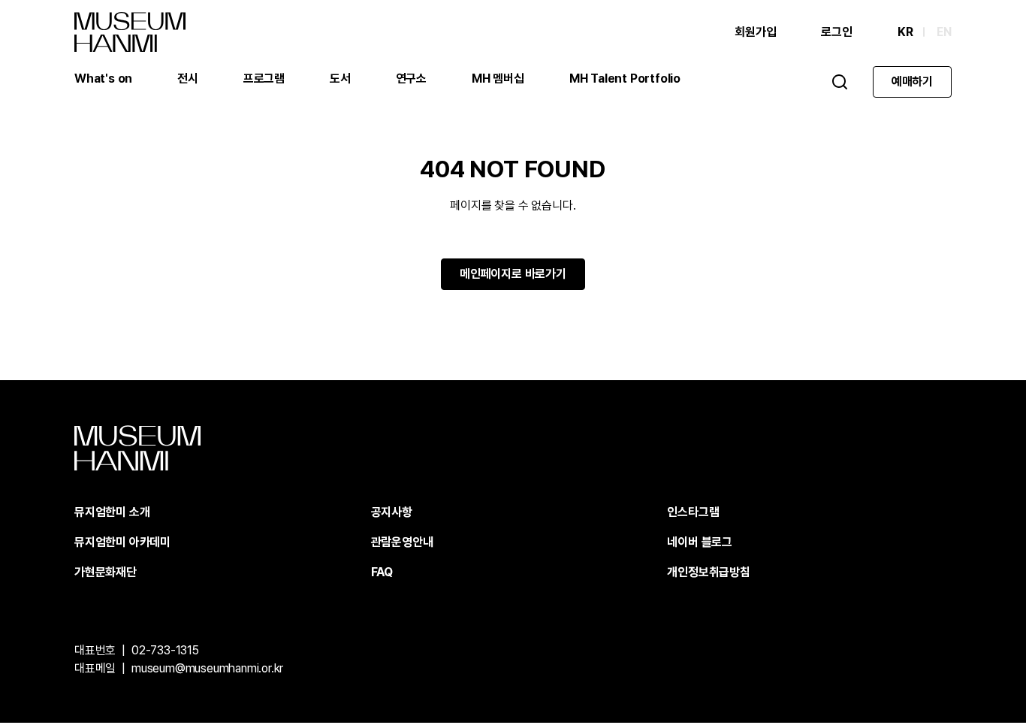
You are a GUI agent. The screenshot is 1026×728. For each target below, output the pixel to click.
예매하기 (912, 81)
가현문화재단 (105, 572)
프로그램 (264, 78)
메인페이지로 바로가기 (513, 274)
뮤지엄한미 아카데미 (122, 542)
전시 (187, 78)
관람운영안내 (402, 542)
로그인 (836, 32)
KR (905, 32)
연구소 (411, 78)
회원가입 (755, 32)
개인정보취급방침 (708, 572)
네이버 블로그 (699, 542)
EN (944, 32)
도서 (340, 78)
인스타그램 (693, 512)
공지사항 (391, 512)
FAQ (382, 572)
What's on (103, 78)
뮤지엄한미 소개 (111, 512)
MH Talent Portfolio (624, 78)
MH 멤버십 (498, 78)
